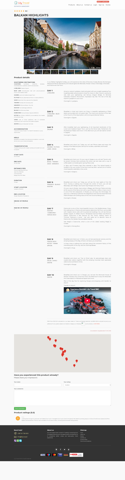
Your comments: (18, 388)
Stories (108, 5)
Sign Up (101, 5)
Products (71, 5)
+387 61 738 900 (22, 433)
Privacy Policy (83, 439)
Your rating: (67, 382)
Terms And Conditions (85, 441)
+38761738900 (97, 323)
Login (95, 5)
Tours (81, 432)
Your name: (17, 382)
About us (79, 5)
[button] (50, 339)
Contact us (88, 5)
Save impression (20, 408)
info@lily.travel (22, 437)
